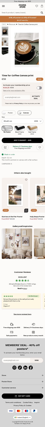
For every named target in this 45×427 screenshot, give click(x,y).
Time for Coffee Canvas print (28, 24)
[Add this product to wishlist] (39, 147)
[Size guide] (5, 147)
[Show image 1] (5, 31)
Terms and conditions (13, 402)
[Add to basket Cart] (26, 211)
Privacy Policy (18, 103)
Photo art (12, 24)
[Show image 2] (5, 42)
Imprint (37, 402)
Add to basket (22, 140)
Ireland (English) (22, 417)
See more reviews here (22, 314)
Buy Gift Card (24, 396)
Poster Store (27, 422)
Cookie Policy (28, 402)
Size (3, 117)
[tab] (36, 6)
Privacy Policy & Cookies (22, 405)
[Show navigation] (3, 6)
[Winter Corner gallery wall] (17, 244)
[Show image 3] (5, 52)
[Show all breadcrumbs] (4, 24)
